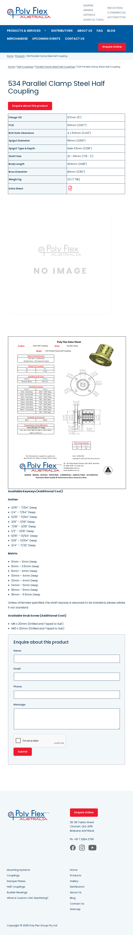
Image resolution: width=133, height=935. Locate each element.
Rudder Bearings (17, 892)
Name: (17, 650)
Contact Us (74, 39)
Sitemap (75, 909)
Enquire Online (112, 46)
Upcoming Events (46, 39)
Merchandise (17, 39)
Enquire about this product (30, 106)
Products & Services (24, 31)
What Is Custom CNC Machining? (27, 898)
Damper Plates (16, 881)
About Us (84, 31)
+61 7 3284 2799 (84, 839)
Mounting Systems (18, 870)
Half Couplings (25, 66)
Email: (17, 668)
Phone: (18, 686)
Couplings (13, 875)
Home (10, 56)
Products (20, 56)
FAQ (100, 31)
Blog (111, 31)
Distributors (62, 31)
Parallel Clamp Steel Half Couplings (55, 66)
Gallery (74, 881)
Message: (20, 704)
